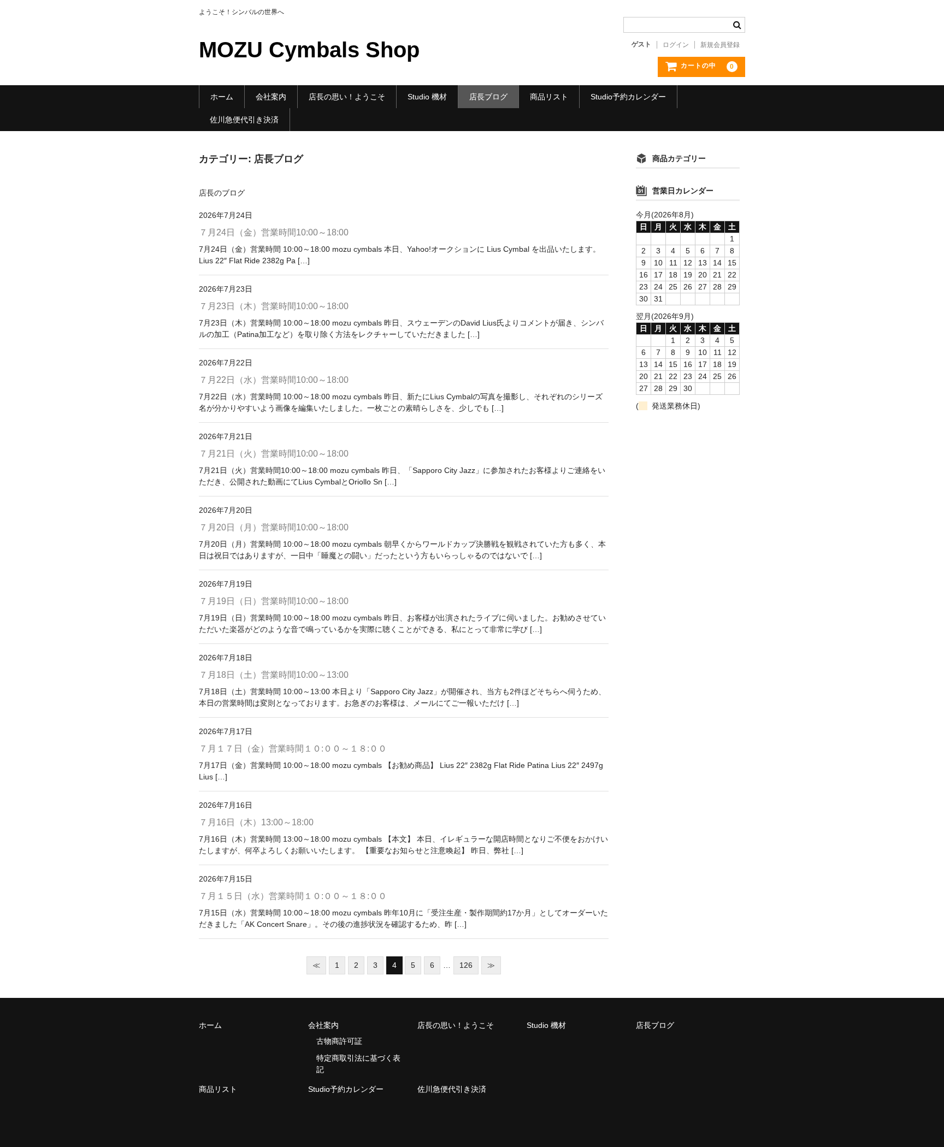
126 (466, 965)
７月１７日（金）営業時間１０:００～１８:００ (293, 748)
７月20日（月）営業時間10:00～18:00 (274, 527)
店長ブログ (488, 96)
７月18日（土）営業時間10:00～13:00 (274, 674)
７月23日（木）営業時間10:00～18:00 (274, 306)
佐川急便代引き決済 (244, 119)
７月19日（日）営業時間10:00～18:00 (274, 601)
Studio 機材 (427, 96)
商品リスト (549, 96)
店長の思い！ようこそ (347, 96)
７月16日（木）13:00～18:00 (256, 822)
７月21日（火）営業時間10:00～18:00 (274, 453)
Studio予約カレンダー (628, 96)
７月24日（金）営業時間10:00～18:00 (274, 232)
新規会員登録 (720, 45)
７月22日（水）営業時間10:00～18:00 (274, 380)
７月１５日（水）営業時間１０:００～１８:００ (293, 896)
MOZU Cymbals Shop (309, 50)
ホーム (221, 96)
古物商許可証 (339, 1041)
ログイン (676, 45)
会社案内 (271, 96)
